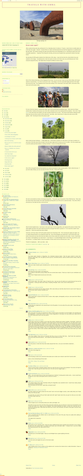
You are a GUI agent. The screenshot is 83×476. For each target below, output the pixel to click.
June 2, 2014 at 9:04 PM (43, 294)
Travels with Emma (41, 4)
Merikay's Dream (7, 295)
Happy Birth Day (8, 161)
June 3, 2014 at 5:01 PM (53, 413)
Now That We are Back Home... (10, 253)
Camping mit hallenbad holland (40, 447)
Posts (4, 80)
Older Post (78, 465)
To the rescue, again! (9, 157)
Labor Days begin (9, 153)
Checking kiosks (8, 159)
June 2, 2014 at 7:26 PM (42, 252)
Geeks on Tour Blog (8, 249)
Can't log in (5, 287)
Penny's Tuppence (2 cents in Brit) (11, 231)
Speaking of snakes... (7, 209)
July (6, 128)
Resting (4, 213)
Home (53, 465)
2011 (5, 183)
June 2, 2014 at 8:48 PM (37, 287)
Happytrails (31, 431)
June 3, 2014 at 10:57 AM (37, 381)
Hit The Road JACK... (8, 299)
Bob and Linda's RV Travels (10, 224)
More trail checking (9, 140)
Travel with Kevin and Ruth (9, 208)
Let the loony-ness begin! (10, 132)
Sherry (29, 279)
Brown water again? (32, 45)
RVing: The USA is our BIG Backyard (9, 276)
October (7, 122)
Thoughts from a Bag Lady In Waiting (10, 282)
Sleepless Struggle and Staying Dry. (10, 196)
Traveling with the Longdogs (10, 256)
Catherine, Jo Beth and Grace (35, 348)
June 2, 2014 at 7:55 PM (43, 263)
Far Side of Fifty (32, 366)
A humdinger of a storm (10, 136)
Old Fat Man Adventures (9, 204)
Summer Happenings (7, 228)
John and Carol (32, 303)
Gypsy (29, 320)
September (7, 124)
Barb (29, 401)
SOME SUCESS (6, 205)
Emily (29, 423)
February (7, 174)
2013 (5, 179)
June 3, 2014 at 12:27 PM (40, 390)
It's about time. (6, 195)
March (6, 172)
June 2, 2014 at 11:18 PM (37, 320)
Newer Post (28, 465)
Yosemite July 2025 (7, 296)
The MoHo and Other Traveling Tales (10, 261)
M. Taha (30, 444)
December (7, 118)
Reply (29, 260)
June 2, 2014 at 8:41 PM (37, 279)
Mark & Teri (31, 390)
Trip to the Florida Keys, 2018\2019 (10, 225)
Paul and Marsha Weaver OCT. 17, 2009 (37, 413)
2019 (5, 110)
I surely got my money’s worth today (13, 138)
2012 (5, 181)
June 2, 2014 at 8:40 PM (40, 269)
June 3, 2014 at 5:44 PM (36, 423)
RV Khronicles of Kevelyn (9, 266)
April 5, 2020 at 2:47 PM (37, 444)
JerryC (29, 287)
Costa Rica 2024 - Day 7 (8, 305)
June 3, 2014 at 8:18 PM (39, 431)
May (6, 168)
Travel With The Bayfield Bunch (10, 199)
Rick (29, 355)
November (7, 120)
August (6, 126)
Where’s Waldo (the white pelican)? (13, 146)
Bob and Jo (31, 438)
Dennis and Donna (32, 373)
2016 (5, 112)
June (6, 130)
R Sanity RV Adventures (9, 271)
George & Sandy (32, 252)
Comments (6, 83)
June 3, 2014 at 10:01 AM (42, 366)
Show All (21, 308)
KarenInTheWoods (32, 294)
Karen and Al (31, 342)
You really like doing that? (10, 155)
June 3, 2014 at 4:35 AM (41, 334)
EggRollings (6, 286)
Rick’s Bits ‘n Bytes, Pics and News (36, 361)
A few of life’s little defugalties (11, 134)
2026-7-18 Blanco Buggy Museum (10, 257)
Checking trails (8, 164)
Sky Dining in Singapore (8, 250)
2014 (5, 116)
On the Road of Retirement (9, 218)
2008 (5, 189)
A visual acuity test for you (11, 151)
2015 (5, 114)
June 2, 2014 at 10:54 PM (48, 311)
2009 (5, 187)
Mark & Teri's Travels (8, 304)
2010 (5, 185)
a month (5, 246)
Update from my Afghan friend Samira (11, 283)
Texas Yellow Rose (32, 263)
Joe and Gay (31, 269)
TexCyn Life (6, 216)
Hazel (29, 381)
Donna (27, 112)
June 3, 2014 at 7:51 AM (48, 348)
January (7, 176)
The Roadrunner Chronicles (10, 290)
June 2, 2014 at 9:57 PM (41, 303)
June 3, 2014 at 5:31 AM (40, 342)
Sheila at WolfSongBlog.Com (35, 311)
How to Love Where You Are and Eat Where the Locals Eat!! (11, 240)
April (6, 170)
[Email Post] (48, 244)
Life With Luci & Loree (8, 245)
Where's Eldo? (6, 253)
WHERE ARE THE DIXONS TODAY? (11, 227)
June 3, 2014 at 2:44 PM (36, 401)
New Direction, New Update (9, 272)
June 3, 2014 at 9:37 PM (39, 438)
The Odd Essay (32, 334)
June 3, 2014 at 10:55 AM (43, 373)
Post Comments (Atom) (37, 468)
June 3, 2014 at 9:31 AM (36, 355)
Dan (3, 90)
